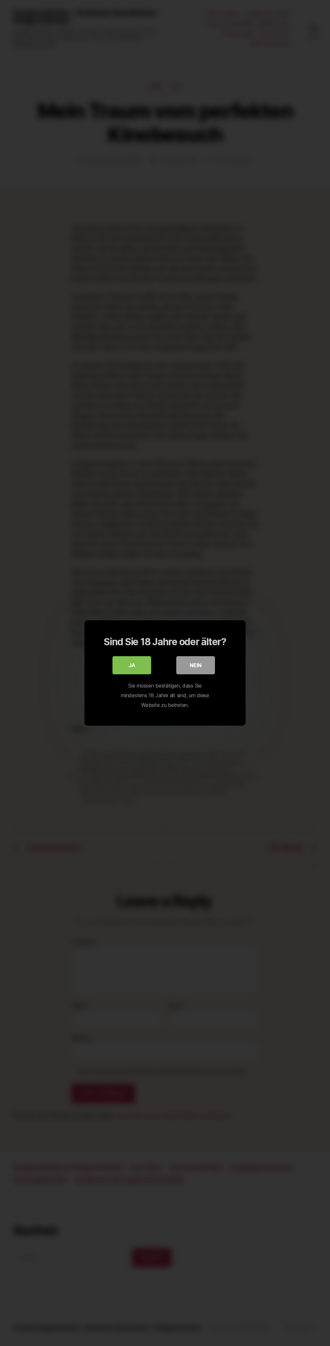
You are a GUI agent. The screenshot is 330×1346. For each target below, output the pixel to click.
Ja (132, 665)
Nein (195, 665)
